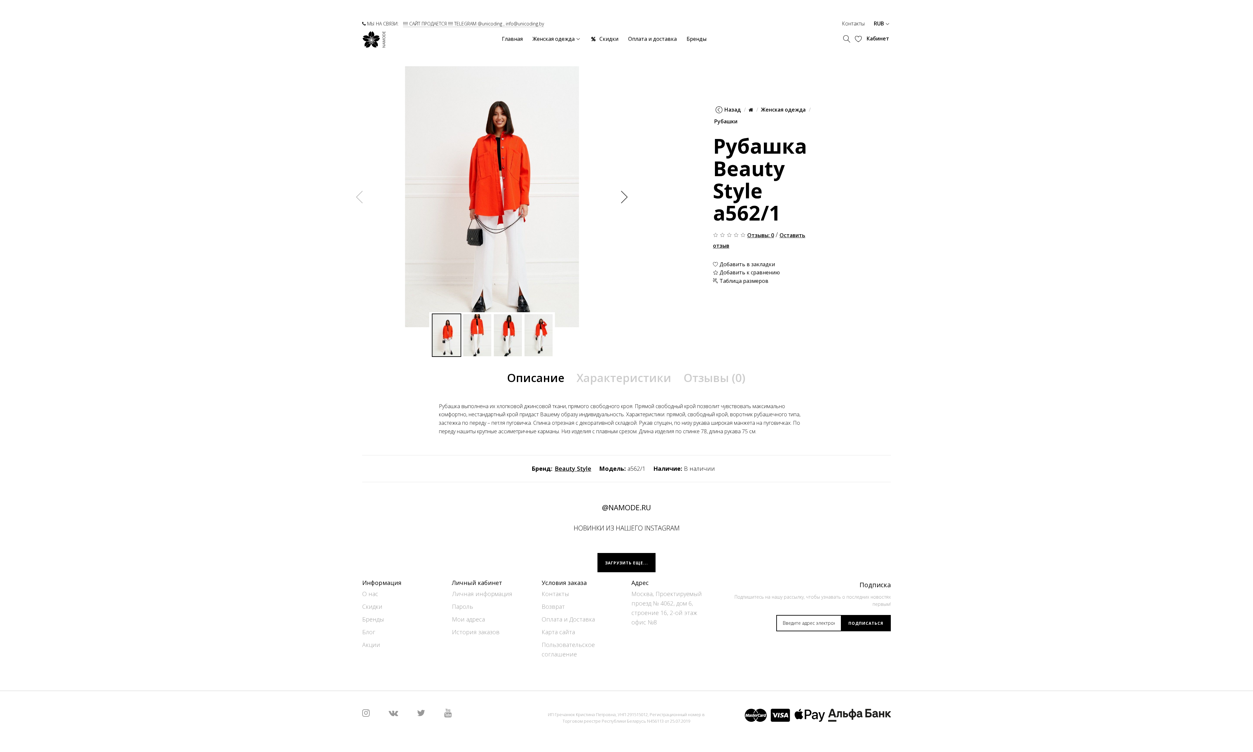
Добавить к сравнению (749, 272)
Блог (368, 632)
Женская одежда (783, 109)
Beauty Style (573, 468)
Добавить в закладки (746, 264)
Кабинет (878, 38)
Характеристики (624, 377)
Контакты (853, 23)
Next (624, 196)
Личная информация (482, 594)
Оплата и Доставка (568, 619)
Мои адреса (468, 619)
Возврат (553, 607)
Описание (536, 377)
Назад (732, 109)
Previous (359, 196)
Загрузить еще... (626, 563)
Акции (371, 645)
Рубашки (725, 121)
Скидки (372, 607)
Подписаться (865, 623)
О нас (370, 594)
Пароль (462, 607)
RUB (879, 23)
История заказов (476, 632)
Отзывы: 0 (760, 235)
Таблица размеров (743, 281)
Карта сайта (558, 632)
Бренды (373, 619)
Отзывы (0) (714, 377)
